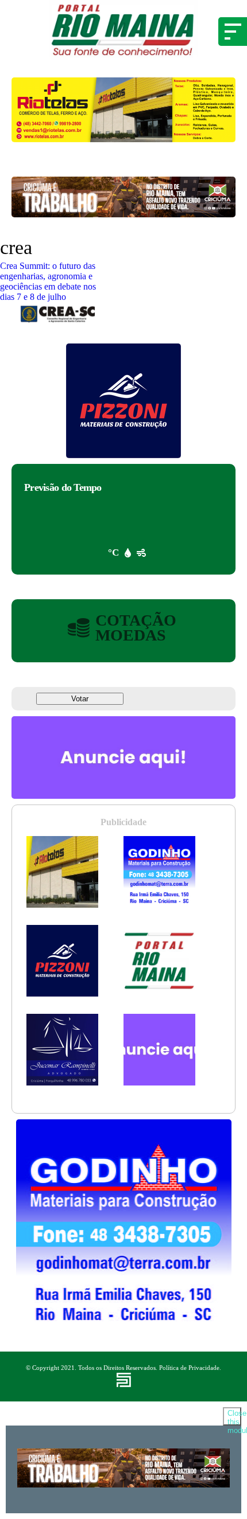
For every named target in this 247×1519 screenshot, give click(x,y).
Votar (79, 698)
